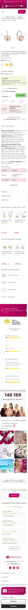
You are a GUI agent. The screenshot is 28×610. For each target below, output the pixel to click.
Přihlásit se (14, 495)
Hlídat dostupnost (8, 74)
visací (14, 179)
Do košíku (21, 95)
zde (11, 597)
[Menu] (3, 6)
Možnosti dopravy (10, 91)
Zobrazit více (14, 548)
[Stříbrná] (3, 65)
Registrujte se (14, 110)
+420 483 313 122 (11, 1)
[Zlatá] (7, 65)
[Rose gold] (11, 65)
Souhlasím (13, 606)
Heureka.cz (15, 330)
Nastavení (13, 601)
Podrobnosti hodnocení (10, 88)
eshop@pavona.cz (15, 564)
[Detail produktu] (7, 214)
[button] (2, 35)
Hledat (22, 11)
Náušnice (15, 170)
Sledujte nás (5, 428)
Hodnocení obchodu (14, 503)
